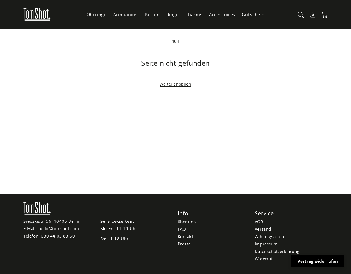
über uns (187, 221)
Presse (184, 244)
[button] (301, 15)
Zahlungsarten (269, 236)
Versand (263, 229)
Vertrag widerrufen (318, 261)
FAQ (182, 229)
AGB (259, 221)
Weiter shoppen (175, 84)
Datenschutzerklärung (277, 251)
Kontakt (185, 236)
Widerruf (264, 258)
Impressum (266, 244)
